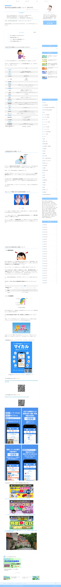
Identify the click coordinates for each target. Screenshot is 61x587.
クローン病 (50, 119)
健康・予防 (27, 1)
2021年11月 (50, 263)
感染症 (50, 153)
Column (50, 102)
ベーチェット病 (50, 129)
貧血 (50, 187)
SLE (50, 112)
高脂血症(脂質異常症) (50, 194)
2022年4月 (50, 251)
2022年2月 (50, 256)
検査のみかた (50, 212)
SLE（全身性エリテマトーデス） (46, 203)
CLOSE (35, 32)
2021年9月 (50, 268)
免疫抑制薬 (50, 208)
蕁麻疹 (50, 182)
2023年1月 (50, 229)
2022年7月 (50, 244)
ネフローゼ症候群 (50, 126)
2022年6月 (50, 246)
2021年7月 (50, 273)
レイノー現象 (55, 207)
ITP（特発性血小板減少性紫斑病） (50, 107)
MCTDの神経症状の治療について (15, 41)
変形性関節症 (50, 143)
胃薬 (50, 177)
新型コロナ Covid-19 (50, 160)
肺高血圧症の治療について (14, 37)
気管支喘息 (50, 165)
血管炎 (50, 184)
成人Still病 (50, 155)
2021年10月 (50, 265)
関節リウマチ (50, 189)
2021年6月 (50, 275)
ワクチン (50, 136)
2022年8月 (50, 241)
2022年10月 (50, 236)
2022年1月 (50, 258)
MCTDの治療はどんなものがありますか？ (17, 35)
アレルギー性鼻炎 (50, 117)
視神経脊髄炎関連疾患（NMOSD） (46, 216)
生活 (37, 1)
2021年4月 (50, 280)
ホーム (8, 1)
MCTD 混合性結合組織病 (8, 5)
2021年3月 (50, 282)
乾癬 (50, 138)
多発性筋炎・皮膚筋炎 (50, 146)
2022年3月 (50, 253)
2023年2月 (50, 227)
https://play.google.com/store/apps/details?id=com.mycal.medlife (17, 396)
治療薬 (43, 213)
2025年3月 (50, 224)
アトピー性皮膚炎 (50, 114)
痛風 (50, 175)
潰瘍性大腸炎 (50, 170)
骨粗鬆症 (50, 192)
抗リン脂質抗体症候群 (50, 158)
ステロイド (50, 124)
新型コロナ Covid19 (45, 212)
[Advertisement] (21, 138)
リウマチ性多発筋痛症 (50, 131)
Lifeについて (46, 1)
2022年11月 (50, 234)
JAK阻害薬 (53, 202)
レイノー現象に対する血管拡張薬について (17, 39)
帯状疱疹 (50, 148)
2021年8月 (50, 270)
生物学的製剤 (54, 213)
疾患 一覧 (17, 1)
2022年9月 (50, 239)
